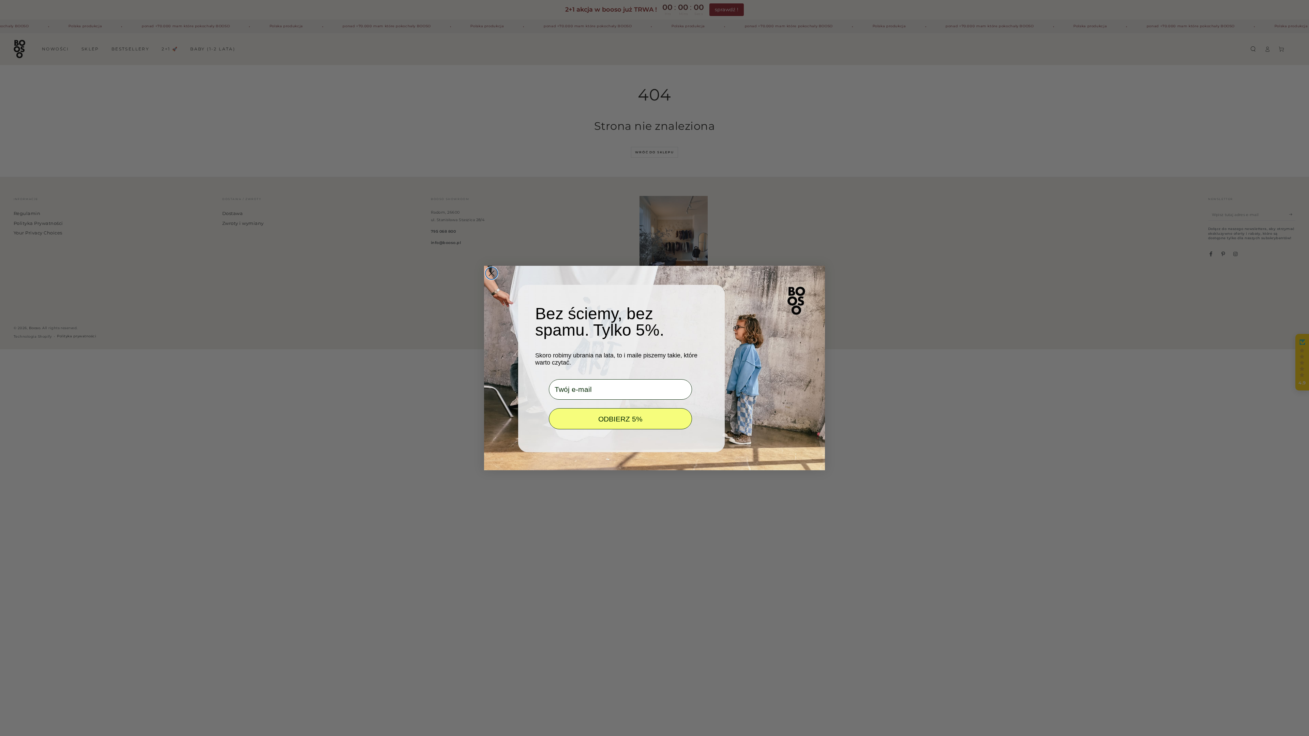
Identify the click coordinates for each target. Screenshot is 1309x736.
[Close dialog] (491, 273)
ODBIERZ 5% (620, 419)
